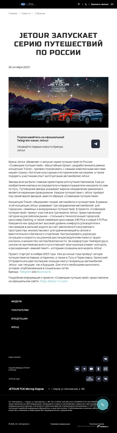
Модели (16, 301)
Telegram (26, 272)
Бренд (15, 327)
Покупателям (20, 310)
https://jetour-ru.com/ (54, 281)
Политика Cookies (96, 424)
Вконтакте (44, 272)
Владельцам (19, 318)
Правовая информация (60, 424)
